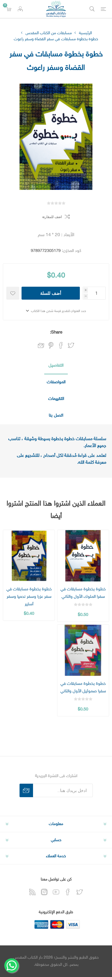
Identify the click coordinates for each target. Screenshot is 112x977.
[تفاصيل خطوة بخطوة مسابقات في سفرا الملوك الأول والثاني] (83, 555)
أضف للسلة (50, 293)
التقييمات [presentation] (56, 398)
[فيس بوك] (67, 892)
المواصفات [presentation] (56, 382)
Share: (56, 332)
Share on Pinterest (51, 345)
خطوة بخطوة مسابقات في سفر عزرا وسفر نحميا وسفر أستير (29, 597)
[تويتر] (79, 892)
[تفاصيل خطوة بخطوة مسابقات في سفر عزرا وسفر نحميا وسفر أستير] (29, 555)
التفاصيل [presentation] (56, 365)
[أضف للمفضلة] (12, 293)
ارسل (26, 790)
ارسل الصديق (41, 346)
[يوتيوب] (56, 892)
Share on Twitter (71, 345)
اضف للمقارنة (52, 217)
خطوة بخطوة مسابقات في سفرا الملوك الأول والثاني (83, 593)
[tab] (56, 366)
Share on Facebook (61, 345)
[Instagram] (44, 892)
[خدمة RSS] (32, 892)
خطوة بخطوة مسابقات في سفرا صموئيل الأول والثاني (83, 687)
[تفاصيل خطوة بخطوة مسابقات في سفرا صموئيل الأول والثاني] (83, 650)
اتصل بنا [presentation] (56, 415)
